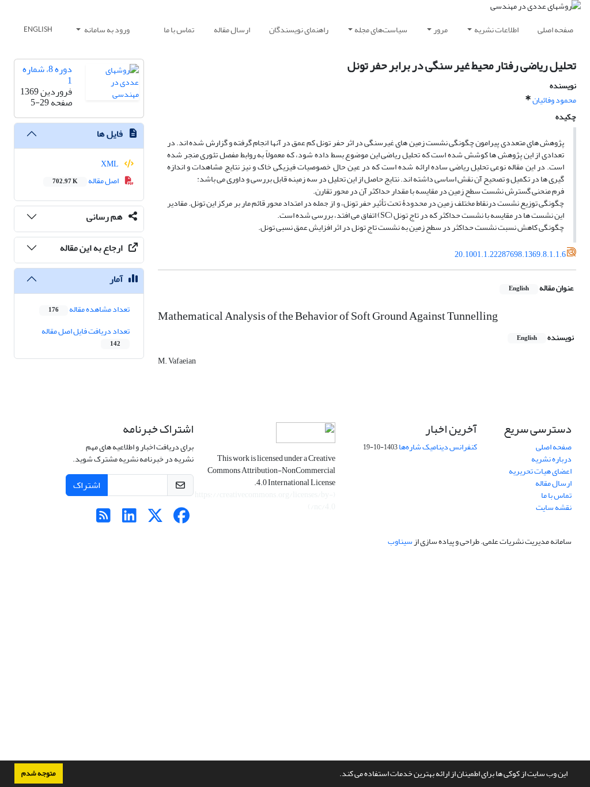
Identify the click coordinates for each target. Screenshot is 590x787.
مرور (440, 29)
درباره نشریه (551, 459)
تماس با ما (179, 29)
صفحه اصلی (555, 29)
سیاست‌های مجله (380, 29)
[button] (336, 775)
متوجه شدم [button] (38, 773)
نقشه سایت (554, 507)
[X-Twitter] (155, 519)
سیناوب (400, 541)
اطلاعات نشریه (496, 29)
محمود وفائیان (554, 100)
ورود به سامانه (106, 29)
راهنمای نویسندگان (298, 29)
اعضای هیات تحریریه (540, 471)
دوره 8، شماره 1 (47, 74)
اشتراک (86, 485)
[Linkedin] (129, 519)
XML (110, 164)
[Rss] (103, 519)
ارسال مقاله (232, 29)
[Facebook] (181, 519)
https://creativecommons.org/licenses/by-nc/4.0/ (265, 500)
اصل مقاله (86, 180)
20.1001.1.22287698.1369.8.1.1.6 (510, 254)
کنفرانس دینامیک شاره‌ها (438, 447)
